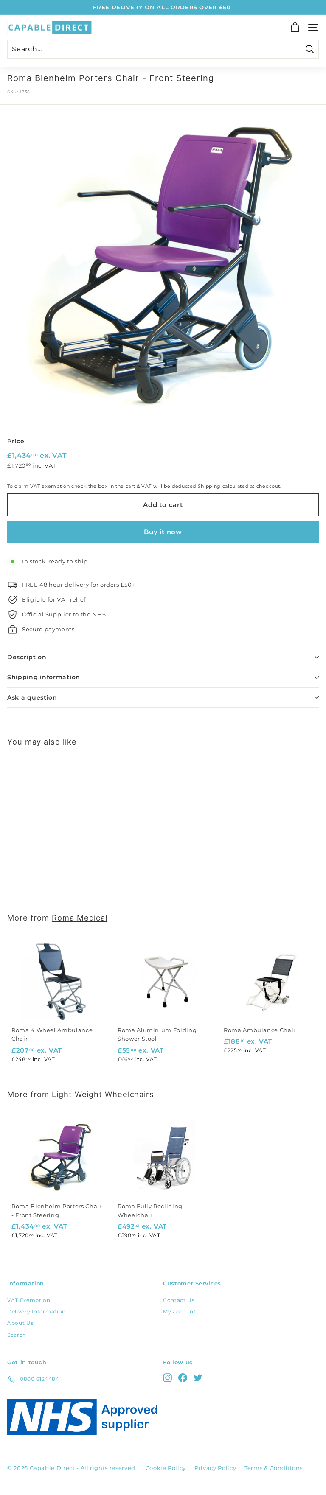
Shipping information (43, 677)
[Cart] (295, 27)
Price (15, 441)
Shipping (209, 486)
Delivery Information (36, 1311)
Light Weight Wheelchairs (103, 1094)
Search (16, 1335)
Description (27, 657)
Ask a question (32, 697)
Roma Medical (79, 917)
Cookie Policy (166, 1467)
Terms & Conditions (273, 1467)
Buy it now (163, 532)
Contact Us (179, 1300)
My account (179, 1311)
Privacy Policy (215, 1467)
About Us (20, 1323)
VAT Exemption (28, 1300)
